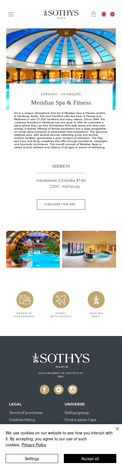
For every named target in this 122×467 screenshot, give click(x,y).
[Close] (44, 389)
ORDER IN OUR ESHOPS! (24, 315)
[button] (93, 14)
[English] (104, 14)
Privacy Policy (34, 444)
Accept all (90, 458)
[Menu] (11, 14)
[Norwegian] (112, 14)
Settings (32, 458)
